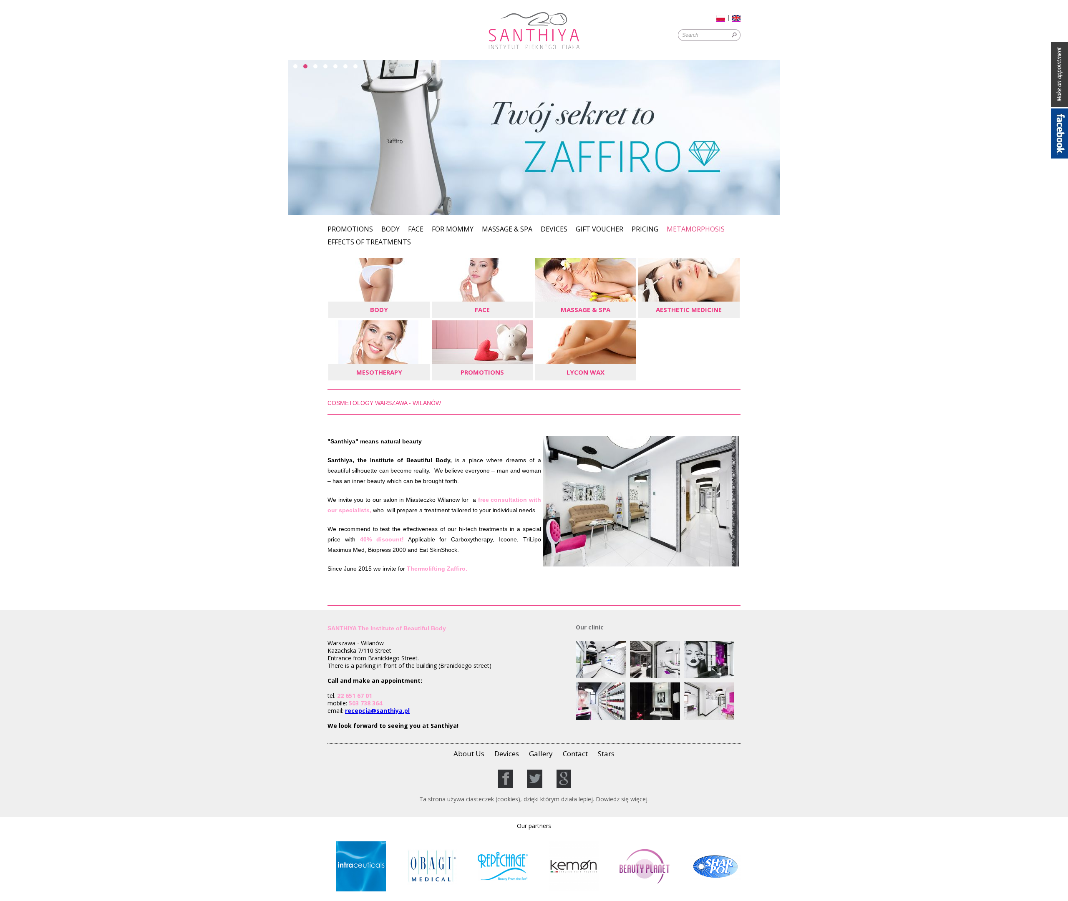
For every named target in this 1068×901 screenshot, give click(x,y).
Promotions (350, 230)
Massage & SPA (507, 230)
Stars (606, 753)
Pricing (645, 230)
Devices (554, 230)
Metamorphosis (696, 230)
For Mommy (453, 230)
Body (390, 230)
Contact (575, 753)
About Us (468, 753)
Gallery (541, 753)
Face (415, 230)
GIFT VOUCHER (599, 230)
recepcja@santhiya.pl (377, 711)
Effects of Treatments (369, 243)
